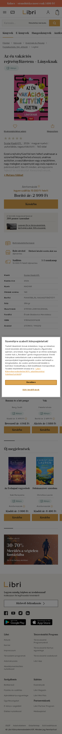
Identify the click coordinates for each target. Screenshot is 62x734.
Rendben (31, 382)
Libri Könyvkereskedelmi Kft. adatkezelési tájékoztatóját (24, 372)
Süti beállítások (31, 390)
